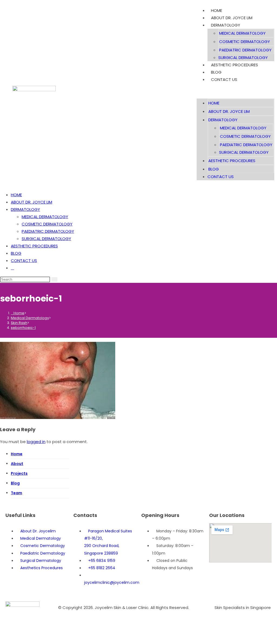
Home (16, 454)
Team (16, 493)
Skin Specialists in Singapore (243, 607)
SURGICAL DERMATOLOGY (243, 57)
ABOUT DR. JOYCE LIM (231, 18)
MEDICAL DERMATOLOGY (242, 33)
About (17, 463)
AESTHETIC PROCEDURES (234, 65)
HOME (216, 10)
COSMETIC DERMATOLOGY (244, 41)
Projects (19, 473)
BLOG (216, 72)
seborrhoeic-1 (23, 327)
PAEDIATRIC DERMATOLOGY (245, 50)
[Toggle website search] (12, 268)
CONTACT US (224, 79)
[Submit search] (54, 279)
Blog (15, 483)
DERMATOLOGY (225, 25)
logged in (36, 441)
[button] (235, 90)
